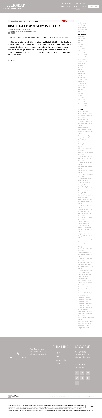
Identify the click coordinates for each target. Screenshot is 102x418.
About (83, 9)
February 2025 (82, 75)
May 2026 (80, 45)
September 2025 (82, 61)
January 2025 (81, 77)
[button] (93, 6)
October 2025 (82, 59)
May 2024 (80, 94)
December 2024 (82, 79)
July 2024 (80, 89)
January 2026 (82, 53)
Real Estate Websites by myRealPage (85, 396)
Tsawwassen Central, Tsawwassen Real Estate (24, 31)
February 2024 (82, 100)
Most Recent (81, 36)
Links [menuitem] (78, 9)
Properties (68, 3)
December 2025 (82, 55)
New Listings (81, 25)
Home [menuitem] (62, 3)
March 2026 (81, 49)
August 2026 (81, 38)
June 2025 (81, 67)
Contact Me (93, 6)
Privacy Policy (73, 396)
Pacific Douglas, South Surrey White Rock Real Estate (85, 254)
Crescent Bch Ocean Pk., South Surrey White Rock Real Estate (85, 158)
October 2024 (82, 83)
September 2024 (83, 85)
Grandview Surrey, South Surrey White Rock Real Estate (85, 201)
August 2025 (81, 63)
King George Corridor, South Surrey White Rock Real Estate (85, 213)
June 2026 (81, 42)
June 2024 (81, 91)
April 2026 (81, 47)
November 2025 (82, 57)
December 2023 (82, 104)
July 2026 (80, 40)
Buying (75, 6)
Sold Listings (81, 31)
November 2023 (82, 106)
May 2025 (80, 69)
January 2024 (82, 102)
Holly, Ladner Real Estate (85, 209)
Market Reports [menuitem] (66, 6)
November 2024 (82, 81)
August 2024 (81, 87)
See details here (62, 38)
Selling (82, 6)
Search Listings (80, 3)
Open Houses (82, 27)
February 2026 (82, 51)
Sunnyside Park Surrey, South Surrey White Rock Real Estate (85, 289)
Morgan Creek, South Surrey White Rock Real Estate (85, 236)
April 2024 (81, 96)
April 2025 (81, 71)
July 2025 (80, 65)
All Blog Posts (82, 23)
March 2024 (81, 98)
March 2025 (81, 73)
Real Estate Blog (82, 29)
